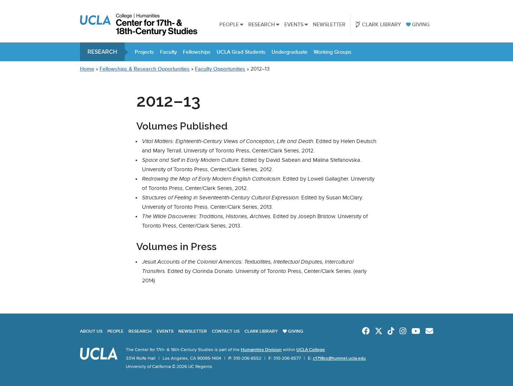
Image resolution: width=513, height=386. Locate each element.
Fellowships (197, 52)
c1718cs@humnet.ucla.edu (339, 358)
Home (87, 69)
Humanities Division (261, 349)
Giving (421, 24)
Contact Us (226, 331)
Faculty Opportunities (220, 69)
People (229, 24)
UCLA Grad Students (241, 52)
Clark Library (381, 24)
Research (261, 24)
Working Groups (333, 52)
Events (293, 24)
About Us (91, 331)
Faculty (168, 52)
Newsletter (329, 24)
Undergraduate (290, 52)
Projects (144, 52)
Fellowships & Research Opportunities (145, 69)
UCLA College (310, 349)
